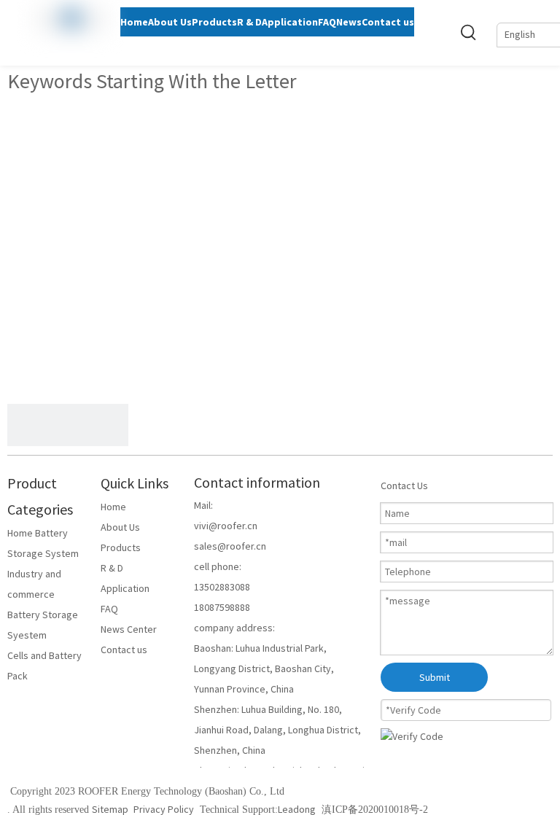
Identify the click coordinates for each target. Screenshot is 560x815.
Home (113, 506)
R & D (112, 567)
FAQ (109, 608)
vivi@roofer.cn (225, 525)
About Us (120, 527)
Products (121, 547)
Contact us (124, 649)
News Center (129, 629)
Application (125, 588)
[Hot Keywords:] (469, 32)
